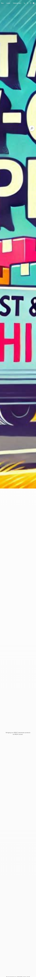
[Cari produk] (31, 128)
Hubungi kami (17, 3)
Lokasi (8, 3)
